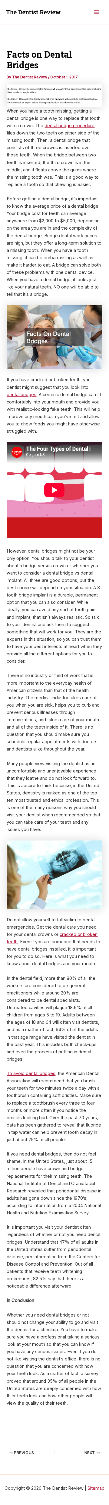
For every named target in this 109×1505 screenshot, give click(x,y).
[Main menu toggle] (96, 12)
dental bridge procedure (69, 125)
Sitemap (96, 1488)
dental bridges (21, 394)
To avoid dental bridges (31, 1073)
